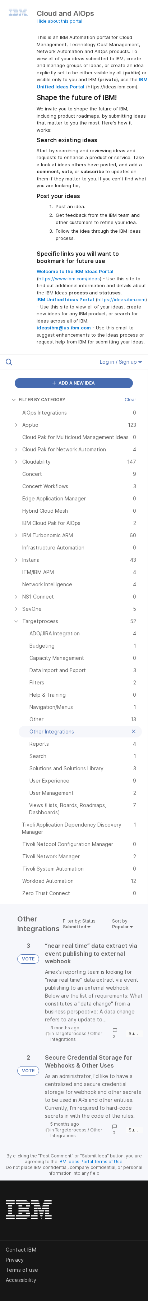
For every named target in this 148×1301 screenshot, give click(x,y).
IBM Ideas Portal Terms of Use (90, 1161)
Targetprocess (71, 1033)
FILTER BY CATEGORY (42, 399)
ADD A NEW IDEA (76, 383)
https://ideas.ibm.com (121, 299)
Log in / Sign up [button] (119, 362)
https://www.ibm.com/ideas (69, 278)
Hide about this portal (59, 21)
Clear (130, 399)
